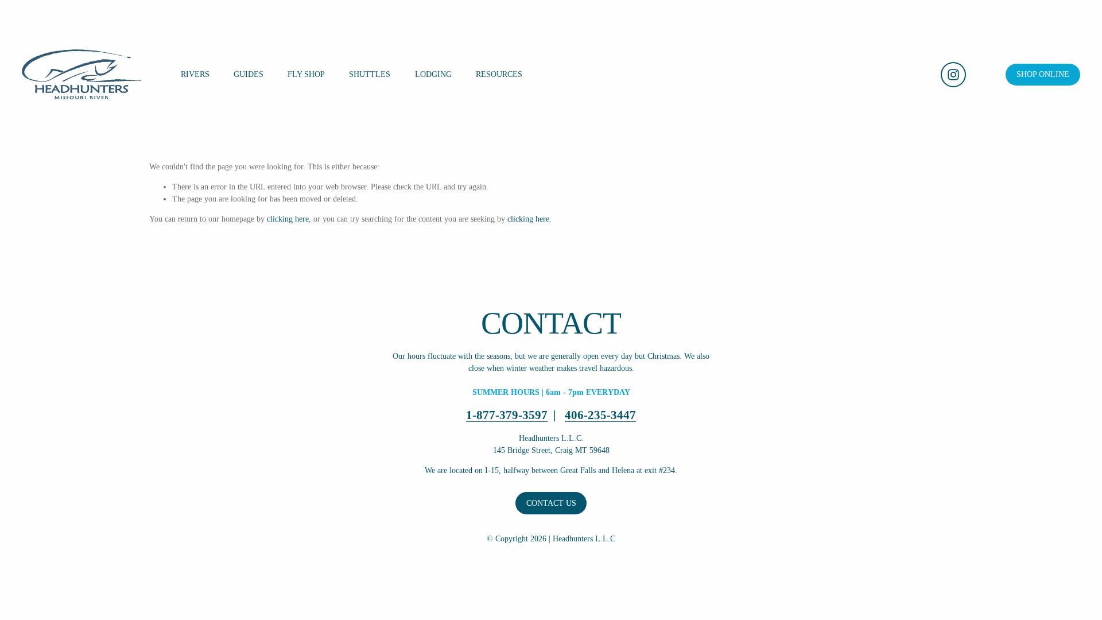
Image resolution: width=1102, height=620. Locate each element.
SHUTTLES (369, 74)
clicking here (288, 219)
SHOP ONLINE (1042, 74)
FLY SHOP (306, 74)
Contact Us (551, 503)
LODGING (433, 74)
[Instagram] (953, 74)
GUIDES (248, 74)
